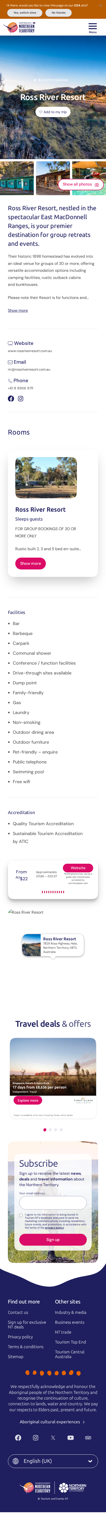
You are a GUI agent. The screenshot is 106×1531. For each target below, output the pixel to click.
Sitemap (15, 1356)
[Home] (19, 27)
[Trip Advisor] (88, 1438)
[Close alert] (100, 5)
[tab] (44, 1130)
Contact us (18, 1312)
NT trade (63, 1332)
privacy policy (54, 1227)
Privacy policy (20, 1336)
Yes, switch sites (25, 12)
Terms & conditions (25, 1346)
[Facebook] (18, 1438)
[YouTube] (71, 1438)
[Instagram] (36, 1438)
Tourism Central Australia (69, 1354)
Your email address (32, 1193)
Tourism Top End (70, 1342)
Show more (18, 310)
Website (78, 867)
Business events (69, 1322)
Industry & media (71, 1312)
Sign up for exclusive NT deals (27, 1324)
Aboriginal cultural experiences (50, 1421)
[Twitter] (53, 1438)
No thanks (59, 12)
